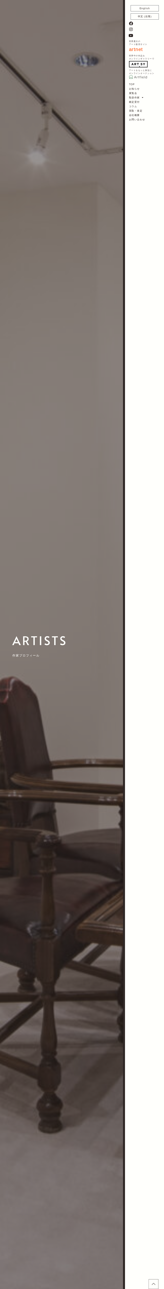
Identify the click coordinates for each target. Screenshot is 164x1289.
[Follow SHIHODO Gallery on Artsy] (138, 63)
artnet (136, 49)
